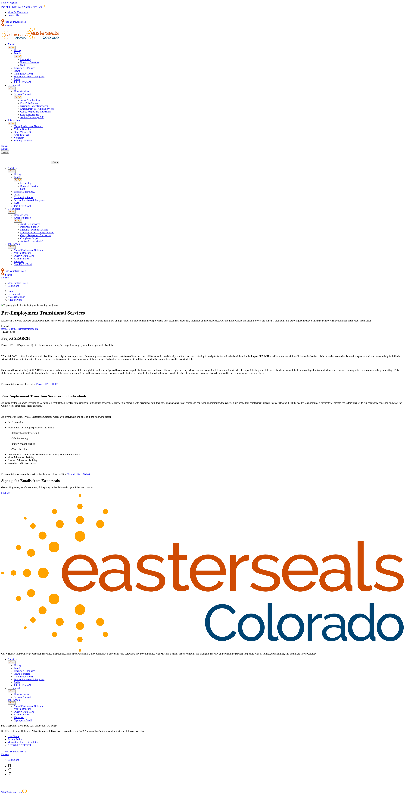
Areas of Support (22, 94)
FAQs (17, 79)
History (17, 50)
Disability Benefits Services (34, 106)
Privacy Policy (15, 739)
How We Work (21, 91)
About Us (12, 44)
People (17, 53)
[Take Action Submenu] (12, 123)
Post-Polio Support (29, 103)
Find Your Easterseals (15, 21)
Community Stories (23, 73)
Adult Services (15, 299)
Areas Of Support (16, 297)
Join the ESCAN (22, 82)
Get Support (14, 85)
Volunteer (19, 137)
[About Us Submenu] (12, 47)
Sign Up (5, 492)
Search (8, 25)
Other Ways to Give (24, 132)
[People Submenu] (18, 56)
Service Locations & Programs (29, 76)
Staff (22, 65)
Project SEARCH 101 (47, 384)
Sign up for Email (23, 720)
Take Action (14, 120)
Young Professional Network (28, 126)
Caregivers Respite (29, 114)
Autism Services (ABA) (32, 117)
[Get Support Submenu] (12, 88)
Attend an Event (22, 135)
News (17, 70)
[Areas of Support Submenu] (18, 97)
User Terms (13, 736)
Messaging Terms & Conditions (23, 742)
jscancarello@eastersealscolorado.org (19, 328)
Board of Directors (29, 62)
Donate (5, 754)
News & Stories (22, 673)
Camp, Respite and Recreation (35, 111)
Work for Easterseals (18, 12)
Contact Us (13, 15)
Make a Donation (22, 129)
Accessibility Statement (19, 745)
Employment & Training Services (37, 108)
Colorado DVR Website (79, 474)
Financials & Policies (24, 68)
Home (11, 291)
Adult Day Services (30, 100)
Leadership (25, 59)
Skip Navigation (9, 2)
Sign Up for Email (23, 140)
